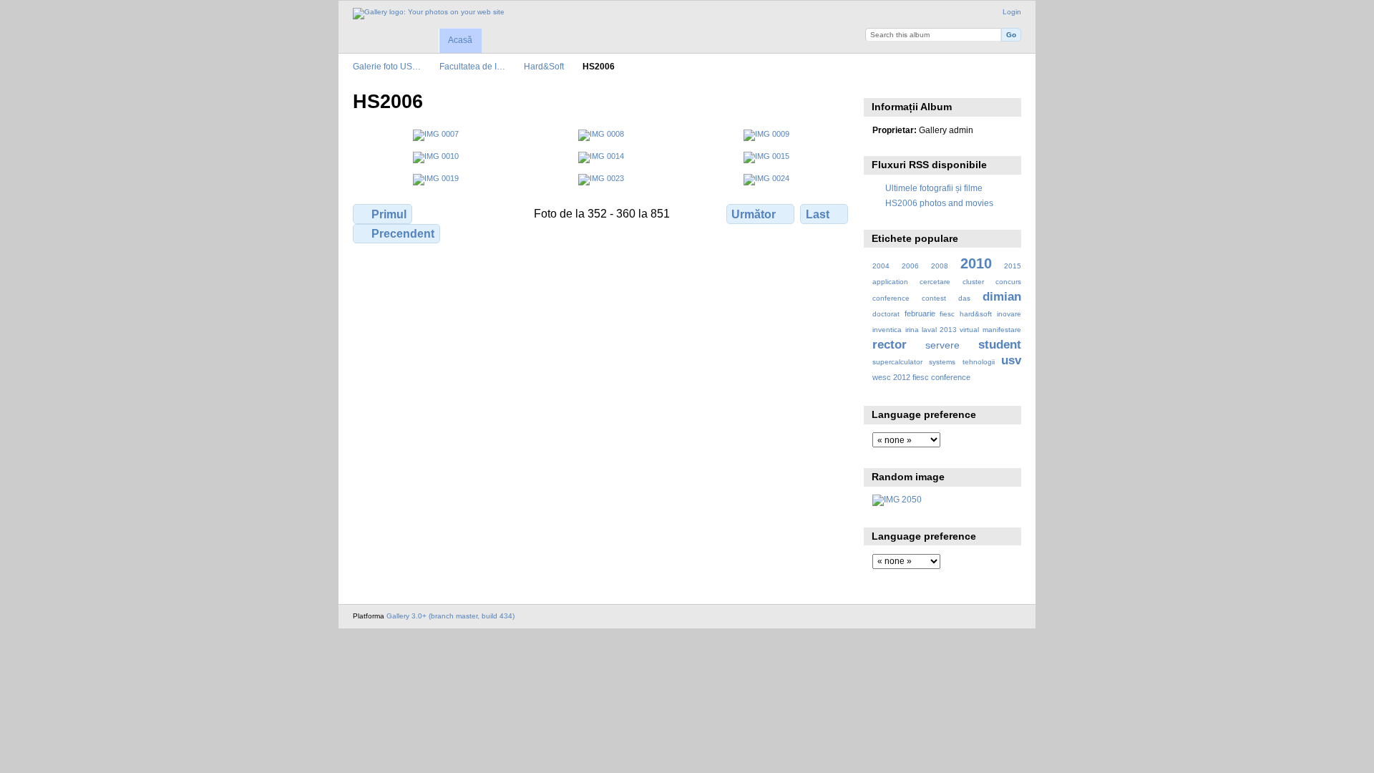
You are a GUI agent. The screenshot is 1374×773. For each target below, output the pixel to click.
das (964, 298)
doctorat (886, 314)
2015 (1012, 266)
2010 (976, 263)
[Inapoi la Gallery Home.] (429, 13)
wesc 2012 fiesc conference (921, 377)
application (890, 282)
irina (912, 330)
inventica (887, 330)
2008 (939, 266)
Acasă (460, 40)
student (999, 344)
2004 (881, 266)
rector (889, 344)
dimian (1002, 296)
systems (942, 362)
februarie (920, 313)
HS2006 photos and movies (939, 203)
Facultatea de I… (472, 66)
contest (934, 298)
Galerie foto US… (387, 66)
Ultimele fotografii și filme (934, 188)
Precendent (402, 234)
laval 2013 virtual (950, 330)
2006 (910, 266)
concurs (1008, 282)
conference (891, 298)
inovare (1009, 314)
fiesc (947, 314)
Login (1012, 12)
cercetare (935, 282)
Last (817, 214)
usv (1011, 360)
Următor (753, 214)
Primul (388, 214)
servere (942, 345)
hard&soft (976, 314)
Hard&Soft (544, 66)
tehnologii (979, 362)
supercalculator (897, 362)
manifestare (1002, 330)
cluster (973, 282)
